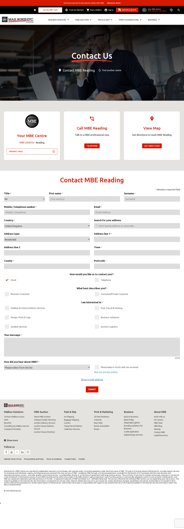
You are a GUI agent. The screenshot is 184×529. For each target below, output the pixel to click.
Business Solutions (110, 317)
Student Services (19, 326)
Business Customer (20, 294)
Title (7, 193)
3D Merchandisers (101, 417)
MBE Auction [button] (82, 20)
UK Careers (158, 420)
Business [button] (152, 20)
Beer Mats (98, 423)
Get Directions (152, 146)
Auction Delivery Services (44, 423)
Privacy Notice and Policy (34, 459)
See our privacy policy (105, 372)
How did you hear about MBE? (21, 361)
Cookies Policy (70, 459)
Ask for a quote (129, 10)
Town (97, 247)
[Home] (35, 10)
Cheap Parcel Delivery (73, 426)
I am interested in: (91, 302)
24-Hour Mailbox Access (14, 417)
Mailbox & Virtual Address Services (28, 308)
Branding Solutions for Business (133, 427)
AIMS (6, 420)
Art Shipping (69, 417)
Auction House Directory (44, 432)
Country (8, 220)
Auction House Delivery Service (44, 427)
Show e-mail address (92, 379)
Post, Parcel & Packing (111, 308)
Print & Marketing (103, 412)
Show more (12, 440)
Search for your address (107, 220)
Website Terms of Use (12, 459)
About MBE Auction (42, 417)
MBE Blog (158, 426)
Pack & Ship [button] (104, 20)
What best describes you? (91, 288)
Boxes (96, 429)
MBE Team (158, 423)
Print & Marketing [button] (129, 20)
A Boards (98, 420)
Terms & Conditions (54, 459)
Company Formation (12, 429)
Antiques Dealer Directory (45, 420)
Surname (129, 193)
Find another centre (111, 70)
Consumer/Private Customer (114, 294)
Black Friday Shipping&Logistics (132, 421)
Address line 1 (102, 233)
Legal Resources (161, 435)
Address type (12, 233)
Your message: (12, 335)
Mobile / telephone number (19, 207)
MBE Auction (41, 412)
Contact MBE (159, 432)
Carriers (67, 423)
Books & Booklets (101, 426)
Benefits (7, 423)
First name (55, 193)
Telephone (92, 146)
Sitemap (157, 429)
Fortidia (82, 459)
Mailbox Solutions (13, 412)
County (8, 260)
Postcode (99, 260)
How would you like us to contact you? (91, 274)
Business (128, 412)
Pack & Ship (70, 412)
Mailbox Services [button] (57, 20)
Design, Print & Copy (21, 317)
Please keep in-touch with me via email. (119, 367)
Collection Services (72, 429)
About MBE (160, 412)
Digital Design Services (133, 435)
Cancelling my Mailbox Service (16, 426)
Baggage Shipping (71, 420)
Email (97, 207)
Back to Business (131, 417)
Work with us (159, 417)
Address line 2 (12, 247)
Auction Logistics (109, 326)
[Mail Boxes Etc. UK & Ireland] (18, 19)
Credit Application (131, 432)
